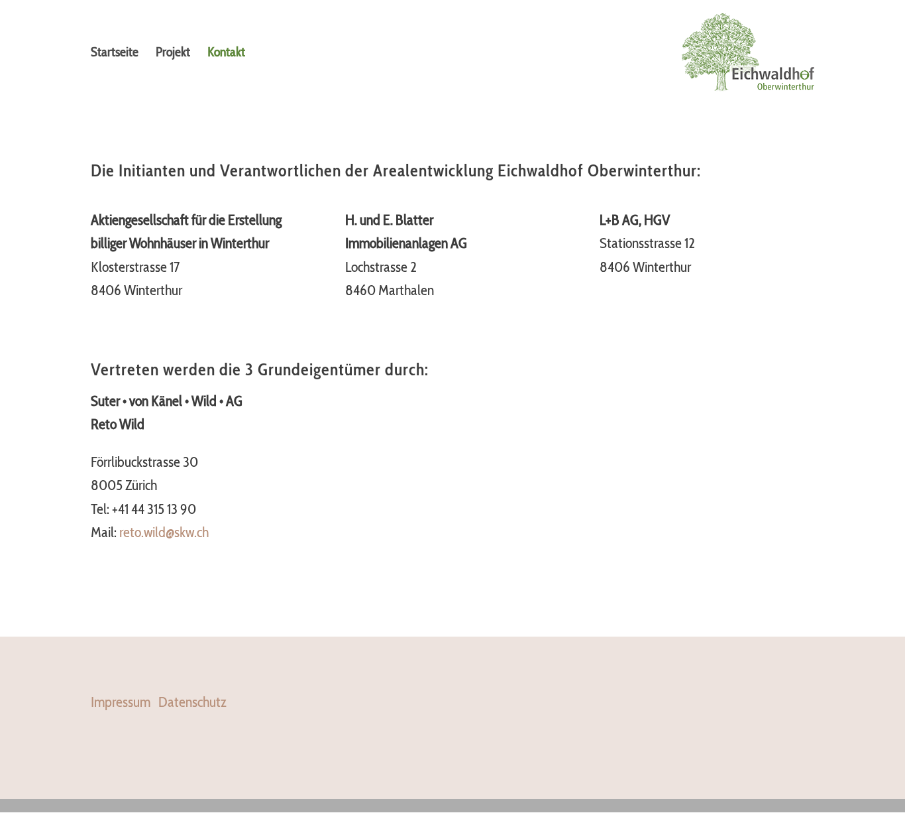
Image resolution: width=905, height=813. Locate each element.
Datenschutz (192, 702)
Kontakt (226, 53)
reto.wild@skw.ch (164, 532)
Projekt (173, 53)
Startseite (114, 53)
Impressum (120, 702)
